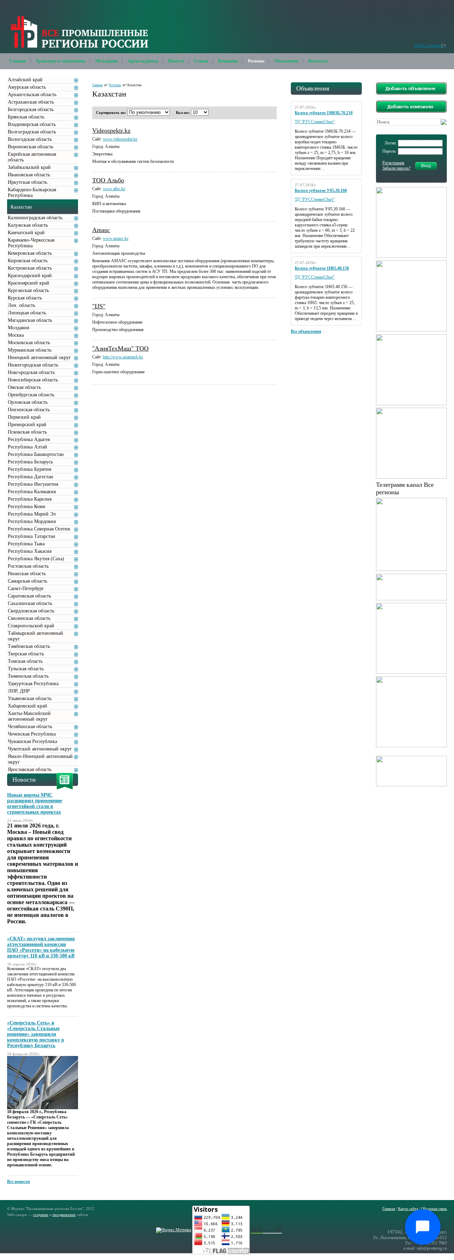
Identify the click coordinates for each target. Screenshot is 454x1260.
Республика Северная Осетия (39, 529)
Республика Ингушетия (33, 484)
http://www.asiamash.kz (123, 356)
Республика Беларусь (30, 461)
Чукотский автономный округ (40, 749)
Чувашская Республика (32, 741)
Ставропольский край (31, 625)
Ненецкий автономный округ (39, 357)
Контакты (318, 61)
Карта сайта (408, 1208)
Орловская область (28, 402)
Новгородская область (31, 372)
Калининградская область (35, 217)
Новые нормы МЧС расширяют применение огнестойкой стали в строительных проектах (34, 803)
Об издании (106, 61)
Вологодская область (30, 139)
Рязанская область (27, 573)
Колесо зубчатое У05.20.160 (321, 190)
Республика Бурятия (29, 469)
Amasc (101, 229)
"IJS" (98, 306)
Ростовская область (28, 566)
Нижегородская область (33, 365)
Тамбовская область (29, 646)
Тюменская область (28, 676)
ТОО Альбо (108, 180)
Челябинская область (30, 726)
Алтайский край (25, 79)
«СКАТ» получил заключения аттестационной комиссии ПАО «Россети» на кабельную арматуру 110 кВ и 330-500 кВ (41, 947)
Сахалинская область (30, 603)
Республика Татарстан (31, 536)
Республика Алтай (27, 447)
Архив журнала (143, 61)
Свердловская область (31, 611)
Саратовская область (29, 596)
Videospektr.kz (111, 130)
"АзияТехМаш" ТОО (120, 348)
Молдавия (18, 327)
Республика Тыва (26, 543)
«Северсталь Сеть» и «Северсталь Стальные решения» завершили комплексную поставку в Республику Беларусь (35, 1034)
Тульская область (26, 668)
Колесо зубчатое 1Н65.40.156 (322, 268)
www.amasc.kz (115, 238)
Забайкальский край (29, 167)
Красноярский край (28, 283)
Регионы (256, 61)
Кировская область (28, 260)
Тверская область (26, 653)
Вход (426, 165)
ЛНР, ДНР (19, 691)
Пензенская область (29, 409)
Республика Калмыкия (32, 491)
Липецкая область (27, 312)
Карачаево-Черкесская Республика (31, 242)
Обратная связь (434, 1208)
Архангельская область (32, 94)
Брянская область (26, 117)
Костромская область (30, 268)
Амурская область (27, 87)
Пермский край (24, 417)
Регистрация (393, 162)
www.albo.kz (114, 188)
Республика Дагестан (30, 476)
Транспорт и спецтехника (60, 61)
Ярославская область (29, 769)
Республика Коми (26, 506)
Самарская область (27, 581)
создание (40, 1214)
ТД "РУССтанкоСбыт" (315, 121)
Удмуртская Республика (33, 683)
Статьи (201, 61)
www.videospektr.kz (120, 139)
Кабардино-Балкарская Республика (32, 192)
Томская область (25, 661)
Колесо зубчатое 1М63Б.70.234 (324, 112)
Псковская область (27, 432)
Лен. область (21, 305)
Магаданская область (30, 320)
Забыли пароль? (396, 168)
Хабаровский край (27, 706)
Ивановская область (29, 174)
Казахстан (21, 207)
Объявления (286, 61)
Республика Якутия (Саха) (36, 558)
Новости (176, 61)
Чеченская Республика (32, 734)
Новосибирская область (33, 380)
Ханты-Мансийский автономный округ (29, 716)
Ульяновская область (29, 698)
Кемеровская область (30, 253)
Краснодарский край (30, 275)
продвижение (64, 1214)
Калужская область (28, 225)
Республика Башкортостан (36, 454)
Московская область (29, 342)
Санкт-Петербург (26, 588)
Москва (16, 335)
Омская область (24, 387)
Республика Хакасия (29, 551)
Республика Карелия (29, 499)
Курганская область (28, 290)
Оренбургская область (31, 394)
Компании (228, 61)
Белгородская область (31, 109)
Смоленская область (29, 618)
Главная (18, 61)
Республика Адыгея (29, 439)
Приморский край (27, 424)
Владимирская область (32, 124)
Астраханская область (31, 102)
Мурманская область (29, 350)
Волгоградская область (32, 131)
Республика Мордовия (32, 521)
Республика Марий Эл (32, 514)
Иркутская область (27, 182)
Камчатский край (26, 232)
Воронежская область (30, 146)
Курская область (25, 298)
